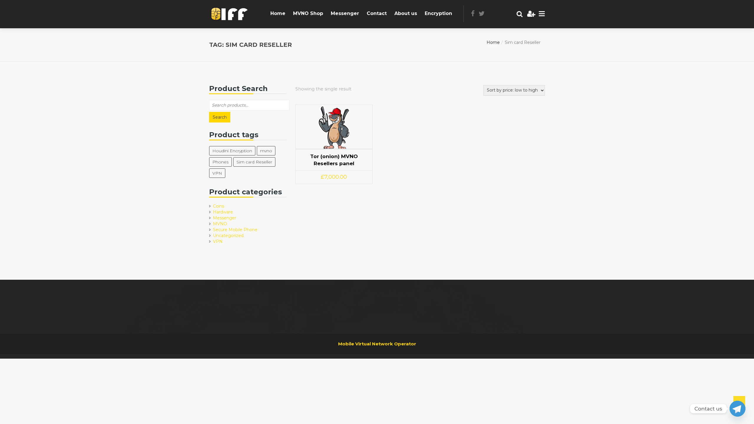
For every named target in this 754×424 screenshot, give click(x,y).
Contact (377, 13)
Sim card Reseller (254, 162)
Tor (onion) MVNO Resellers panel (334, 159)
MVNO (220, 223)
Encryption (438, 13)
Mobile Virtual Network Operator (377, 344)
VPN (217, 173)
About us (405, 13)
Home (277, 13)
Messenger (345, 13)
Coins (218, 206)
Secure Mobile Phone (235, 229)
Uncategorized (228, 235)
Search (220, 117)
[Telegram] (737, 409)
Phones (220, 162)
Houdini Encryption (232, 150)
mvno (266, 150)
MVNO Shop (308, 13)
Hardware (223, 212)
